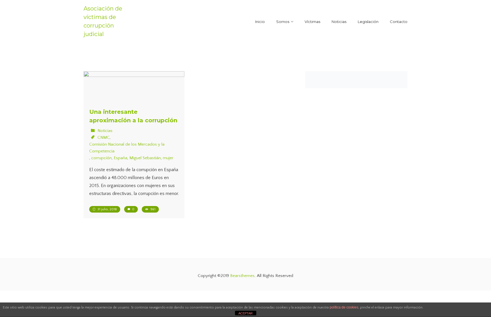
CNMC (103, 137)
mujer (168, 158)
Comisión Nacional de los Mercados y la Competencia (127, 148)
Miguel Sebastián (145, 158)
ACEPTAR (245, 313)
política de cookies (344, 307)
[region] (73, 276)
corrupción (101, 158)
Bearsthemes (242, 275)
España (120, 158)
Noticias (105, 130)
